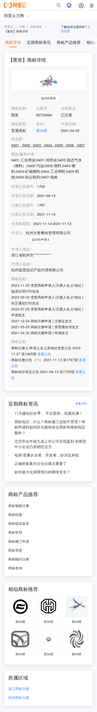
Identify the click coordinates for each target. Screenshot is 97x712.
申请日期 (68, 123)
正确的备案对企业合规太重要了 (40, 463)
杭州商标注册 (18, 698)
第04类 (42, 130)
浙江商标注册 (18, 689)
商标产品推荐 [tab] (69, 42)
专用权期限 (20, 223)
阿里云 (8, 26)
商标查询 (15, 567)
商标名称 (18, 108)
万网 (22, 26)
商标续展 (15, 514)
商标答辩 (15, 532)
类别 (40, 123)
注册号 (41, 108)
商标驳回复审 (18, 523)
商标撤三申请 (18, 541)
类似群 (16, 139)
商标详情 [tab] (13, 42)
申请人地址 (20, 249)
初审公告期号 (22, 186)
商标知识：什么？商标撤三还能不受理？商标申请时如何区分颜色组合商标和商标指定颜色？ (49, 427)
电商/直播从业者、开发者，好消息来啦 (46, 455)
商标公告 (18, 341)
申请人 (16, 232)
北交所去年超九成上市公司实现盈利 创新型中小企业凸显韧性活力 (50, 443)
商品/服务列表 (23, 154)
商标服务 (37, 26)
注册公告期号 (22, 204)
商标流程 (18, 279)
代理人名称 (20, 264)
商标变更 (15, 550)
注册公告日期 (22, 214)
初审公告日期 (22, 195)
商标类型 (18, 123)
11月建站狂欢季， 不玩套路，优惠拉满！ (48, 413)
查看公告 (44, 353)
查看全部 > (82, 403)
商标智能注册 (18, 505)
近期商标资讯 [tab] (39, 42)
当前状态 (68, 108)
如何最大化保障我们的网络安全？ (42, 471)
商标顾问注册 (18, 559)
